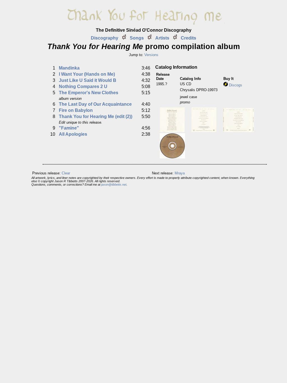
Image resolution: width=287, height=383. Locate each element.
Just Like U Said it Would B (87, 80)
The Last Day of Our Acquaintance (95, 104)
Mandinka (69, 68)
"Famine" (69, 128)
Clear (66, 173)
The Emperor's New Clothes (88, 92)
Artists (162, 38)
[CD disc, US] (172, 156)
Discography (104, 38)
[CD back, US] (238, 130)
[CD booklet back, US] (203, 130)
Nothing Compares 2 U (83, 86)
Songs (137, 38)
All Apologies (73, 134)
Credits (188, 38)
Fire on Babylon (76, 110)
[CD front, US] (172, 130)
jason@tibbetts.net (113, 184)
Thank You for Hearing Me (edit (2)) (95, 116)
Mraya (180, 173)
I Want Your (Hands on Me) (87, 74)
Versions (151, 55)
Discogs (235, 85)
